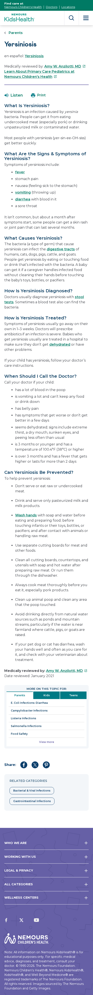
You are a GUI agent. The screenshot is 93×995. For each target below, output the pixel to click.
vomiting (23, 192)
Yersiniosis (34, 56)
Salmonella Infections (26, 726)
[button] (13, 95)
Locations (68, 7)
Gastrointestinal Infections (32, 801)
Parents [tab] (19, 695)
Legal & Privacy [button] (18, 870)
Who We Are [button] (15, 843)
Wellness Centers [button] (21, 898)
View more (46, 742)
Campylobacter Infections (29, 710)
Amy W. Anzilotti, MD (65, 66)
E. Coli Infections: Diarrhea (29, 702)
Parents (16, 33)
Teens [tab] (73, 695)
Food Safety (19, 733)
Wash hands (26, 515)
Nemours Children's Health (23, 7)
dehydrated (59, 344)
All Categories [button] (18, 884)
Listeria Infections (23, 718)
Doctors (51, 7)
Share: (10, 765)
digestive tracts (61, 249)
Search (71, 18)
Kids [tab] (46, 695)
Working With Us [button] (20, 857)
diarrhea (22, 199)
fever (20, 172)
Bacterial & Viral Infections (31, 790)
